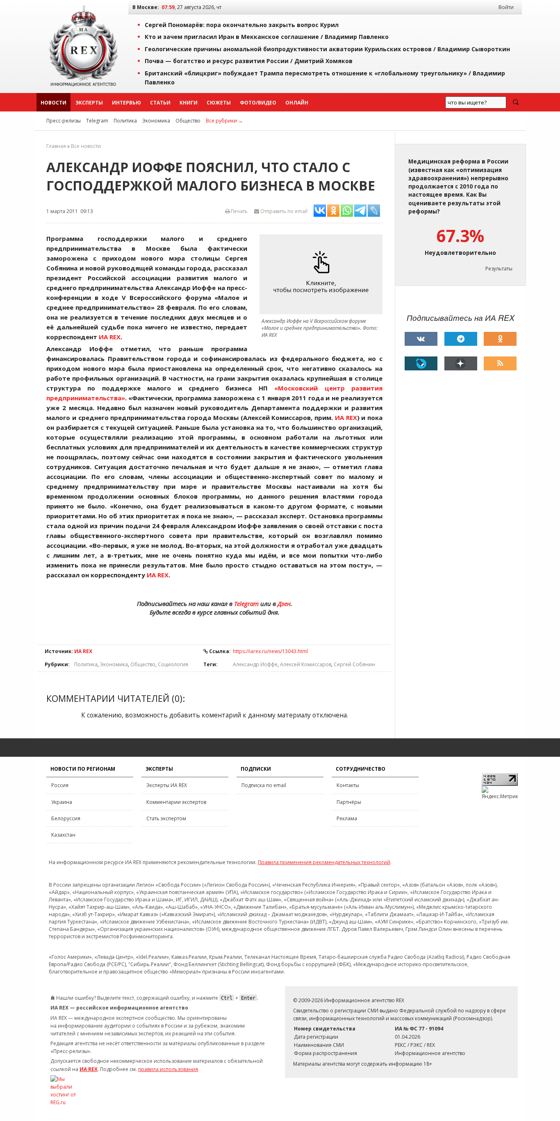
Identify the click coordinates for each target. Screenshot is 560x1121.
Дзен (284, 603)
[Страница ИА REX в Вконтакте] (421, 339)
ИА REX (83, 651)
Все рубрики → (224, 120)
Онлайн (296, 102)
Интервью (126, 102)
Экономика (156, 120)
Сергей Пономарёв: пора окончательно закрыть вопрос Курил (242, 25)
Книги (189, 102)
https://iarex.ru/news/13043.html (270, 651)
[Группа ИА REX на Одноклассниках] (500, 339)
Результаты (498, 268)
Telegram (97, 120)
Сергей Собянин (354, 664)
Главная (56, 146)
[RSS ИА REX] (500, 363)
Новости (53, 102)
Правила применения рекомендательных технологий (324, 862)
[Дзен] (460, 363)
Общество (187, 120)
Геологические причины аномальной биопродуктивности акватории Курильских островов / (327, 49)
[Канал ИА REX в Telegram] (460, 339)
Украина (61, 802)
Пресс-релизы (63, 120)
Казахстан (63, 834)
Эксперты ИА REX (166, 785)
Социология (173, 664)
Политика (125, 120)
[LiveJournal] (421, 363)
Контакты (348, 785)
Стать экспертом (166, 818)
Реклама (347, 818)
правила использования (168, 1069)
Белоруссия (65, 818)
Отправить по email (283, 211)
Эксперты (89, 102)
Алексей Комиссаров (305, 664)
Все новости (86, 146)
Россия (59, 785)
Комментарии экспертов (176, 802)
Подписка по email (263, 785)
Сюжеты (219, 102)
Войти (506, 7)
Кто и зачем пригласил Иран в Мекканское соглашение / (267, 37)
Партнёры (349, 802)
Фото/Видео (258, 102)
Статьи (160, 102)
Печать (239, 211)
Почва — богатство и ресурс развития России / (249, 61)
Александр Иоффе (255, 664)
